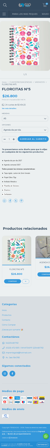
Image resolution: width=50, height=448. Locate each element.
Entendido (43, 445)
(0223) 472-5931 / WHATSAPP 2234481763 (24, 348)
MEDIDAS (5, 113)
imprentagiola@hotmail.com (18, 353)
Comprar (12, 281)
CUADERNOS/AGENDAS (20, 82)
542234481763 (12, 343)
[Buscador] (5, 5)
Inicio (4, 82)
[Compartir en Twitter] (16, 202)
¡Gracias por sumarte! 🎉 (12, 330)
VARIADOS (40, 82)
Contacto (6, 320)
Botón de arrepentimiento (19, 434)
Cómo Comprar (9, 325)
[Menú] (4, 14)
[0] (45, 6)
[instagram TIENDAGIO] (5, 373)
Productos (6, 315)
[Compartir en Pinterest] (21, 202)
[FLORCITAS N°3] (25, 281)
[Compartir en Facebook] (10, 202)
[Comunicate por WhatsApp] (46, 436)
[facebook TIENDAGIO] (12, 373)
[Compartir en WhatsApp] (4, 201)
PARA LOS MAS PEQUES (25, 14)
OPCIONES (6, 125)
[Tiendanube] (10, 438)
